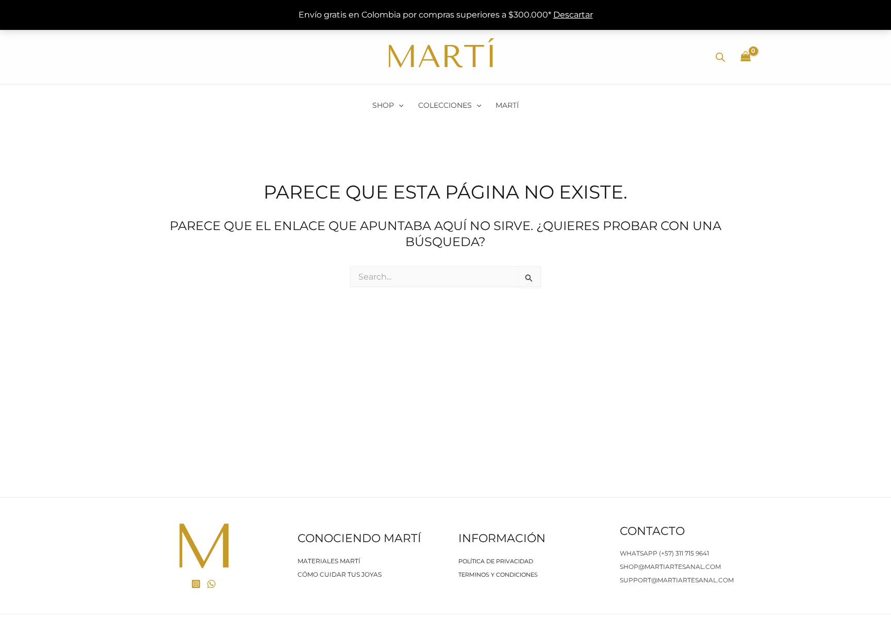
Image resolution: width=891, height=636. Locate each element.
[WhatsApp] (211, 584)
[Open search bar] (720, 57)
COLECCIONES (445, 105)
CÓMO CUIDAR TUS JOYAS (340, 574)
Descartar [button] (573, 15)
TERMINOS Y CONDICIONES (498, 574)
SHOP (383, 105)
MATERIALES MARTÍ (329, 561)
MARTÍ (507, 105)
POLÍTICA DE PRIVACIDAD (495, 561)
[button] (398, 105)
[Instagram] (196, 584)
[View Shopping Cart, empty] (745, 57)
